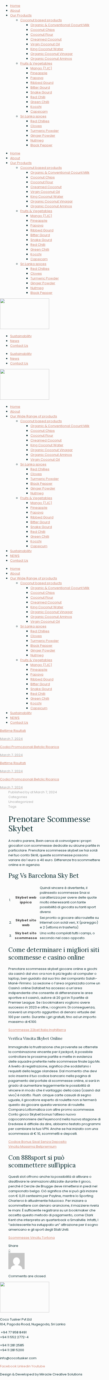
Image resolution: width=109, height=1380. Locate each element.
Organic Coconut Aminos (51, 58)
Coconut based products (41, 20)
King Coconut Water (46, 49)
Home (15, 5)
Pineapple (38, 73)
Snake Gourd (41, 92)
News (14, 340)
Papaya (36, 77)
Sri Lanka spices (33, 116)
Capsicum (38, 546)
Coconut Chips (42, 29)
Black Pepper (41, 145)
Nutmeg (37, 140)
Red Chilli (37, 97)
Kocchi (36, 106)
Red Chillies (39, 121)
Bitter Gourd (40, 87)
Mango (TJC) (41, 68)
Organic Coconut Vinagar (51, 53)
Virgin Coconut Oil (45, 44)
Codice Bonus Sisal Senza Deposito (37, 1141)
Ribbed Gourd (41, 82)
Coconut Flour (41, 34)
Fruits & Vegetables (36, 63)
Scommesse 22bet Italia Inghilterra (37, 1029)
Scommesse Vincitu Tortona (31, 1237)
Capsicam (39, 111)
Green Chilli (39, 101)
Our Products (21, 15)
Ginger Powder (42, 135)
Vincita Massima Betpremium (32, 1146)
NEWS (15, 555)
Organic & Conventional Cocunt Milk (59, 25)
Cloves (36, 126)
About (15, 10)
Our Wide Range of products (33, 416)
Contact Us (19, 345)
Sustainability (21, 336)
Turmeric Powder (44, 130)
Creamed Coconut (46, 39)
